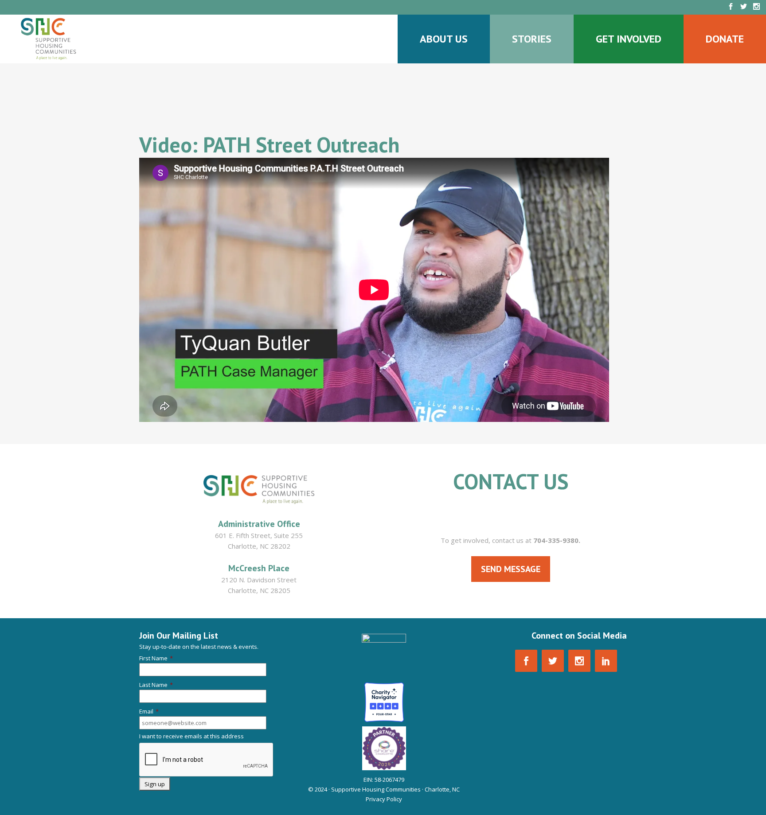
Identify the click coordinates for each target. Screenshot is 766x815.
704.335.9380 (511, 516)
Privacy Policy (384, 799)
